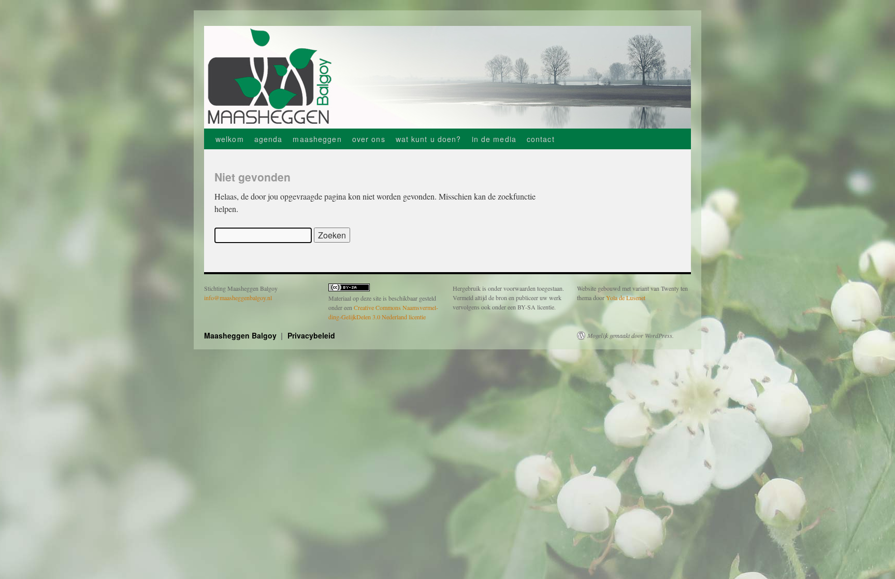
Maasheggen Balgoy (241, 335)
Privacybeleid (311, 335)
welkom (229, 139)
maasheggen (317, 139)
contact (541, 139)
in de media (494, 139)
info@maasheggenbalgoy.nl (238, 297)
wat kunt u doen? (428, 139)
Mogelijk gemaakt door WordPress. (630, 335)
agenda (268, 139)
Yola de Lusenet (625, 297)
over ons (368, 139)
